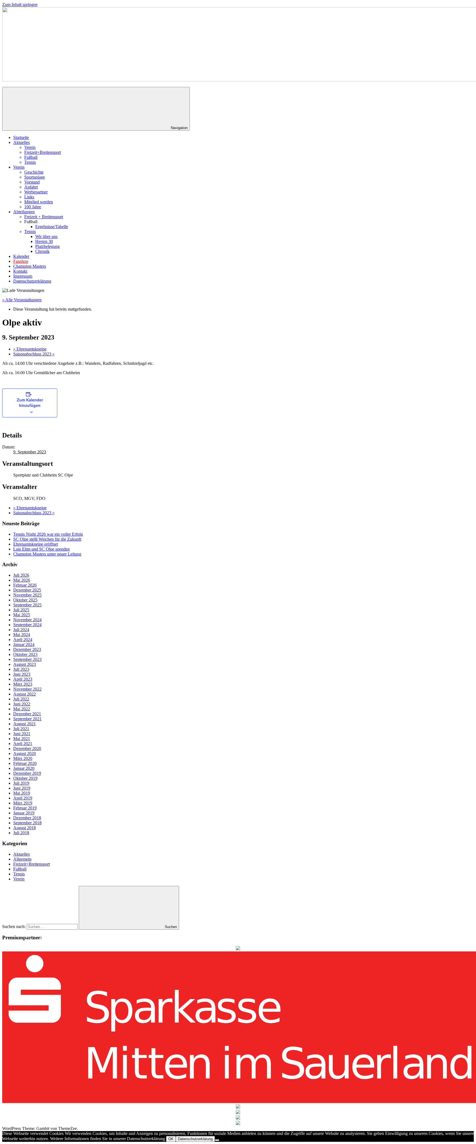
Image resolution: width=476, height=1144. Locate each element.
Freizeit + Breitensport (43, 216)
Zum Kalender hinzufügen (30, 402)
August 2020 (24, 753)
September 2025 (27, 605)
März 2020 (22, 758)
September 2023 (27, 659)
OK (171, 1139)
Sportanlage (34, 177)
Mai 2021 (21, 738)
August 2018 (24, 827)
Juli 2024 (21, 629)
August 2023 (24, 664)
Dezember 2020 (27, 748)
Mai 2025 (21, 614)
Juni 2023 (21, 674)
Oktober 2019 (25, 778)
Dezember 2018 (27, 817)
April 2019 (22, 798)
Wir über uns (46, 236)
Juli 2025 (21, 609)
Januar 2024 (23, 644)
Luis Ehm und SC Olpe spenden (41, 549)
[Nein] (217, 1140)
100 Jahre (32, 206)
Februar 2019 (25, 808)
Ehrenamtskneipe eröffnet (35, 544)
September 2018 (27, 822)
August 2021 (24, 723)
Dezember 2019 (27, 773)
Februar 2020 (25, 763)
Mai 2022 (21, 709)
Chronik (42, 251)
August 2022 (24, 694)
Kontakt (20, 271)
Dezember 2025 (27, 590)
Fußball (30, 157)
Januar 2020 (23, 768)
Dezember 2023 (27, 649)
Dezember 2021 (27, 713)
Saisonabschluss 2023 (34, 354)
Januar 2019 (23, 813)
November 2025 (27, 595)
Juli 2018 (21, 832)
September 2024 (27, 624)
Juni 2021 (21, 733)
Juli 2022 (21, 699)
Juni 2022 (21, 704)
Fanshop (20, 261)
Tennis (30, 162)
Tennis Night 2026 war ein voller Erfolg (48, 534)
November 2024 (27, 619)
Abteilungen (24, 211)
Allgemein (22, 859)
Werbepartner (36, 192)
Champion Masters (29, 266)
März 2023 (22, 684)
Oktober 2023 (25, 654)
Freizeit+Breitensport (42, 152)
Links (29, 197)
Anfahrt (31, 187)
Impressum (22, 276)
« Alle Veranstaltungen (22, 299)
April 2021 (22, 743)
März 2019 (22, 803)
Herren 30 (44, 241)
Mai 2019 (21, 793)
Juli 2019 (21, 783)
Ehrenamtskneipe (30, 349)
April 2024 (22, 639)
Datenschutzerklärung (32, 281)
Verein (30, 147)
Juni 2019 (21, 788)
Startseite (21, 137)
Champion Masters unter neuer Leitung (47, 554)
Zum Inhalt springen (19, 4)
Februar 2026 (25, 585)
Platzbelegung (47, 246)
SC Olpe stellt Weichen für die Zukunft (47, 539)
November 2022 (27, 689)
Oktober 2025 (25, 600)
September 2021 (27, 718)
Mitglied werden (38, 201)
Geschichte (34, 172)
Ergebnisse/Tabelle (51, 226)
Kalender (21, 256)
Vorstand (32, 182)
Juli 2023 (21, 669)
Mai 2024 (21, 634)
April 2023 (22, 679)
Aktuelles (21, 142)
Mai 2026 (21, 580)
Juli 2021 (21, 728)
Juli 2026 (21, 575)
